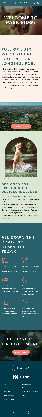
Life (5, 384)
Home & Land (9, 399)
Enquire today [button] (20, 352)
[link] (34, 3)
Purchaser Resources (30, 392)
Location (7, 388)
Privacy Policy (25, 413)
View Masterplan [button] (21, 126)
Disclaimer (16, 413)
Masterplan (8, 392)
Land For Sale (9, 396)
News (24, 396)
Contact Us (26, 384)
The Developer (28, 388)
